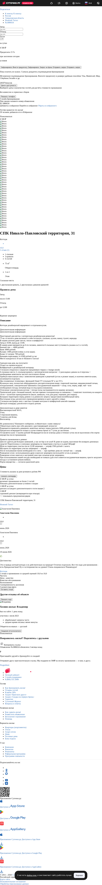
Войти (78, 3)
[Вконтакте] (6, 777)
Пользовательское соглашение (13, 882)
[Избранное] (66, 3)
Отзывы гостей (11, 690)
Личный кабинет (12, 675)
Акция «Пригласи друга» (15, 695)
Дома (7, 734)
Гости (2, 36)
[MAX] (6, 774)
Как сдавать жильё (13, 712)
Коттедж (3, 571)
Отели (7, 730)
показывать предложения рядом (16, 496)
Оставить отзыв (7, 589)
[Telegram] (6, 768)
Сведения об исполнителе (11, 631)
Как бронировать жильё (15, 688)
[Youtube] (6, 781)
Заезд (2, 27)
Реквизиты (9, 752)
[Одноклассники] (6, 771)
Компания (9, 747)
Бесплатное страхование (15, 717)
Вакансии (9, 749)
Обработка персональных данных (14, 884)
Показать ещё (6, 599)
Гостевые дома (11, 736)
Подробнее (4, 665)
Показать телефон (8, 97)
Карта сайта (5, 879)
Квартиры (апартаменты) (15, 727)
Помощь (8, 719)
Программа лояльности (15, 756)
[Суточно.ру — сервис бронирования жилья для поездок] (11, 3)
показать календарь (8, 476)
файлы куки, (32, 875)
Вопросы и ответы (13, 704)
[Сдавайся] (51, 3)
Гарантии (9, 699)
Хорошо (79, 875)
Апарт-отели (10, 732)
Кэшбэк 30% (10, 692)
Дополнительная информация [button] (12, 330)
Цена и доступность (8, 85)
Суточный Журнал (13, 701)
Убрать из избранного (47, 106)
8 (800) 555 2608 (12, 679)
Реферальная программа (15, 754)
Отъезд (3, 32)
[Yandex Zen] (6, 784)
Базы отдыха (10, 739)
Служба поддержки (13, 677)
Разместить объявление (15, 714)
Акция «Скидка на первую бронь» (19, 697)
